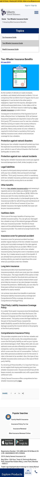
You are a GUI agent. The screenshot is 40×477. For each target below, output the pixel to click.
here (20, 381)
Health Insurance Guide (10, 49)
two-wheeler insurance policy (17, 188)
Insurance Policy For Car (19, 424)
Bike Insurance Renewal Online (19, 433)
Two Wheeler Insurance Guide (12, 43)
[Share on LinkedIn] (19, 393)
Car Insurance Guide (9, 37)
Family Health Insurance (19, 419)
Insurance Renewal (19, 429)
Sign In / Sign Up (31, 5)
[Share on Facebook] (11, 393)
